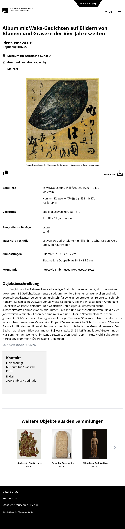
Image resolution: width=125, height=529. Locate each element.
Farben (105, 240)
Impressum (9, 498)
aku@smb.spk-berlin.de (21, 380)
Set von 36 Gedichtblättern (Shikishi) (66, 240)
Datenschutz (10, 491)
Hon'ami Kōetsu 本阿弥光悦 (60, 198)
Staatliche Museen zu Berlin (20, 505)
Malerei (12, 69)
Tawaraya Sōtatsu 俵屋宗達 (60, 188)
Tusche (94, 240)
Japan (46, 227)
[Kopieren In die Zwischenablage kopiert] (5, 173)
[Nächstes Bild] (115, 447)
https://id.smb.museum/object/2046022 (68, 269)
